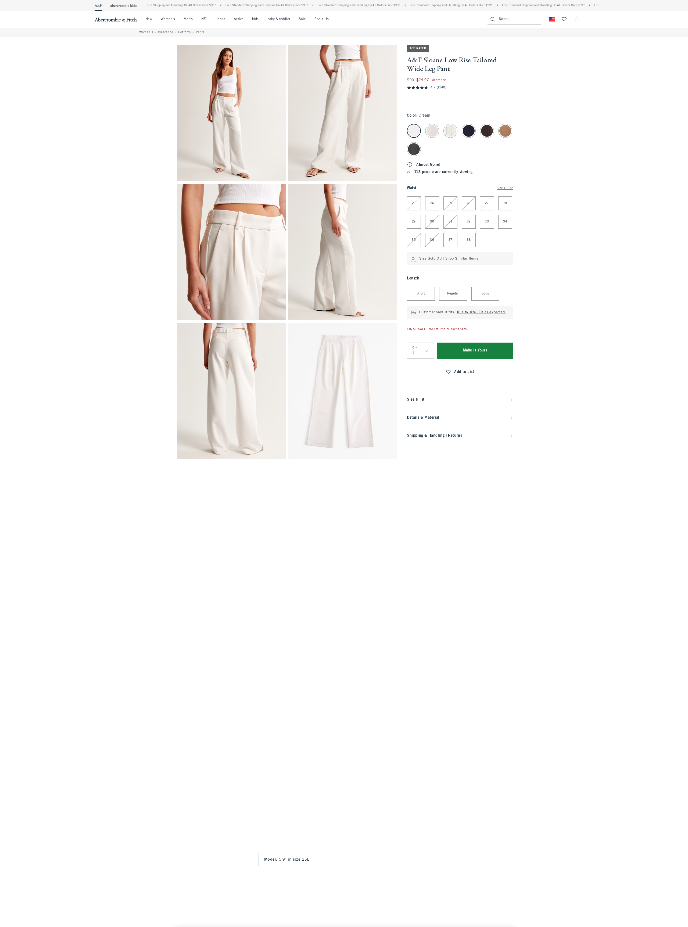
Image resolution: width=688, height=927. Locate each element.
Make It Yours (475, 350)
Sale (302, 19)
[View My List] (564, 19)
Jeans (220, 19)
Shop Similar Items (461, 258)
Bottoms (184, 32)
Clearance (165, 32)
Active (238, 19)
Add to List (464, 372)
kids (255, 19)
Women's (168, 19)
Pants (200, 32)
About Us (321, 19)
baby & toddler (278, 19)
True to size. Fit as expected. (481, 312)
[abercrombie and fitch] (116, 19)
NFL (204, 19)
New (148, 19)
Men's (188, 19)
